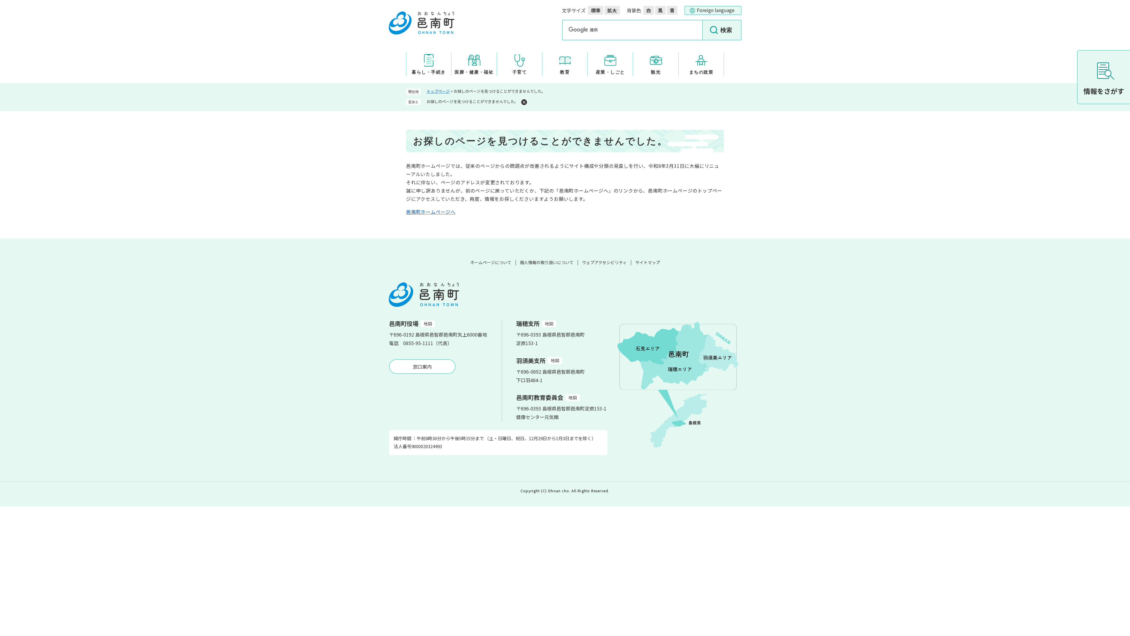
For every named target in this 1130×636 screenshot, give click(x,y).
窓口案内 (422, 366)
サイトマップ (647, 262)
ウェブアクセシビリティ (604, 262)
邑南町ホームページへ (431, 211)
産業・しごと (610, 72)
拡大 (612, 10)
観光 (656, 72)
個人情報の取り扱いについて (547, 262)
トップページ (438, 91)
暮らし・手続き (429, 72)
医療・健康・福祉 (474, 72)
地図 (428, 324)
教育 (565, 72)
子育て (519, 72)
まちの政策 (701, 72)
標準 (595, 10)
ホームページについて (490, 262)
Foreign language (715, 10)
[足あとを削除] (524, 102)
